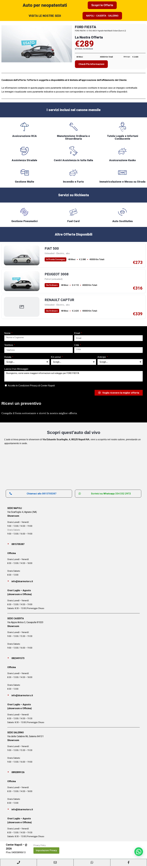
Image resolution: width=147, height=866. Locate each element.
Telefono (9, 345)
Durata (8, 357)
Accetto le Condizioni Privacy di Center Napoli (31, 385)
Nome (7, 333)
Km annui (56, 357)
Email (77, 333)
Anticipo (101, 357)
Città (77, 345)
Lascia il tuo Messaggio (16, 369)
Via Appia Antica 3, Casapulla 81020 (25, 622)
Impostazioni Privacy (46, 850)
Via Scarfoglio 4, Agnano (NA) (22, 512)
